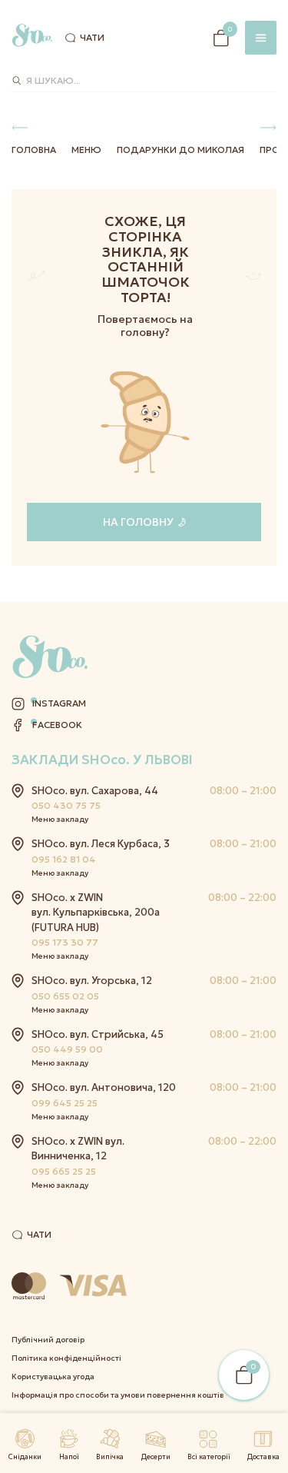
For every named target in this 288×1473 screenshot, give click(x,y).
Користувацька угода (53, 1377)
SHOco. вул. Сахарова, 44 (94, 790)
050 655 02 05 (65, 996)
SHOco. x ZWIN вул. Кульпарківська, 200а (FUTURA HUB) (95, 912)
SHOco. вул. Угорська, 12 (91, 980)
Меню (86, 149)
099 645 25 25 (64, 1103)
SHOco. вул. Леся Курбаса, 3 (100, 843)
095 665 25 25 (63, 1171)
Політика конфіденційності (66, 1358)
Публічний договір (48, 1340)
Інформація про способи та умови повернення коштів (118, 1395)
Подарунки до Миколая (180, 149)
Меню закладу (59, 819)
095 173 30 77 (64, 942)
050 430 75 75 (66, 805)
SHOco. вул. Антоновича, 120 (103, 1087)
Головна (34, 149)
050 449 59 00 (67, 1049)
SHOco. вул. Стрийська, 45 (97, 1034)
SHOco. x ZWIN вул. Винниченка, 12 (77, 1149)
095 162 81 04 (63, 859)
